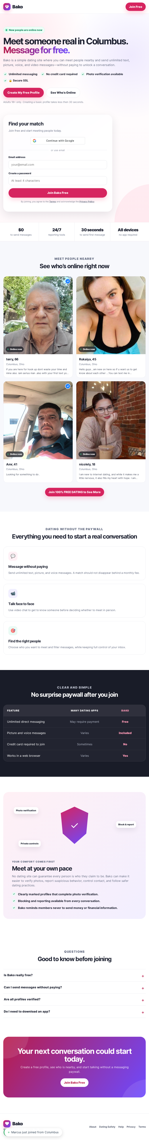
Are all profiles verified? (22, 999)
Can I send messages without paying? (33, 987)
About (92, 1126)
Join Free (135, 7)
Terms (52, 201)
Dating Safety (107, 1126)
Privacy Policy (86, 201)
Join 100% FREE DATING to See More (75, 492)
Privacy (131, 1126)
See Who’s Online (63, 92)
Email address (17, 157)
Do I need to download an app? (27, 1011)
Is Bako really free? (18, 975)
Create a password (20, 173)
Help (121, 1126)
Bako (17, 6)
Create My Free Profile (23, 92)
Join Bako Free (57, 193)
